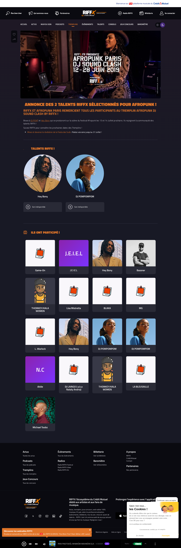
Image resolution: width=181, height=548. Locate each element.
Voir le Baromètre (100, 464)
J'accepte (166, 536)
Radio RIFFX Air (63, 470)
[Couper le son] (44, 544)
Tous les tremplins (29, 474)
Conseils (112, 24)
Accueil (23, 24)
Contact (129, 461)
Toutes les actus (29, 455)
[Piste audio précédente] (30, 543)
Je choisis (140, 536)
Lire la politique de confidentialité (140, 524)
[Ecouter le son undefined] (28, 207)
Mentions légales (102, 532)
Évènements (87, 24)
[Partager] (14, 39)
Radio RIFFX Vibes (64, 467)
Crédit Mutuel (131, 458)
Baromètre (143, 24)
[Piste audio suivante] (36, 543)
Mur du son (46, 24)
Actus (34, 24)
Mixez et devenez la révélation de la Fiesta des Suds (49, 132)
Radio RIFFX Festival (65, 464)
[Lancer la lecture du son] (24, 543)
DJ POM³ (34, 120)
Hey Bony (45, 120)
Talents (100, 24)
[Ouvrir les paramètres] (155, 543)
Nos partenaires (132, 470)
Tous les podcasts (29, 464)
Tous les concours (29, 483)
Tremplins (73, 24)
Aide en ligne (116, 532)
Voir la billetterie (99, 455)
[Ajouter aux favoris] (14, 34)
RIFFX (128, 455)
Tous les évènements (66, 455)
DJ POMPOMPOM (85, 196)
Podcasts (60, 24)
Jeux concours (126, 24)
